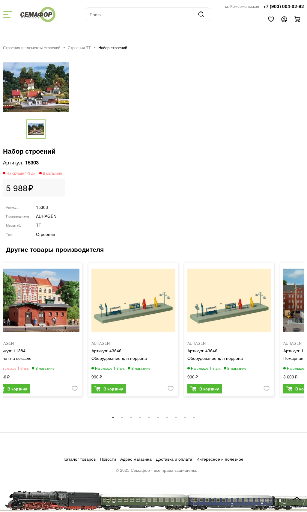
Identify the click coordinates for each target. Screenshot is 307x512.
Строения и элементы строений (31, 47)
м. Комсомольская (242, 6)
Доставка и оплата (174, 459)
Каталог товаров (80, 459)
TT (38, 225)
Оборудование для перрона (119, 358)
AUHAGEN (46, 216)
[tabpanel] (133, 331)
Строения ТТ (79, 47)
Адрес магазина (136, 459)
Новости (108, 459)
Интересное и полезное (219, 459)
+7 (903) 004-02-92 (283, 6)
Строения (45, 234)
